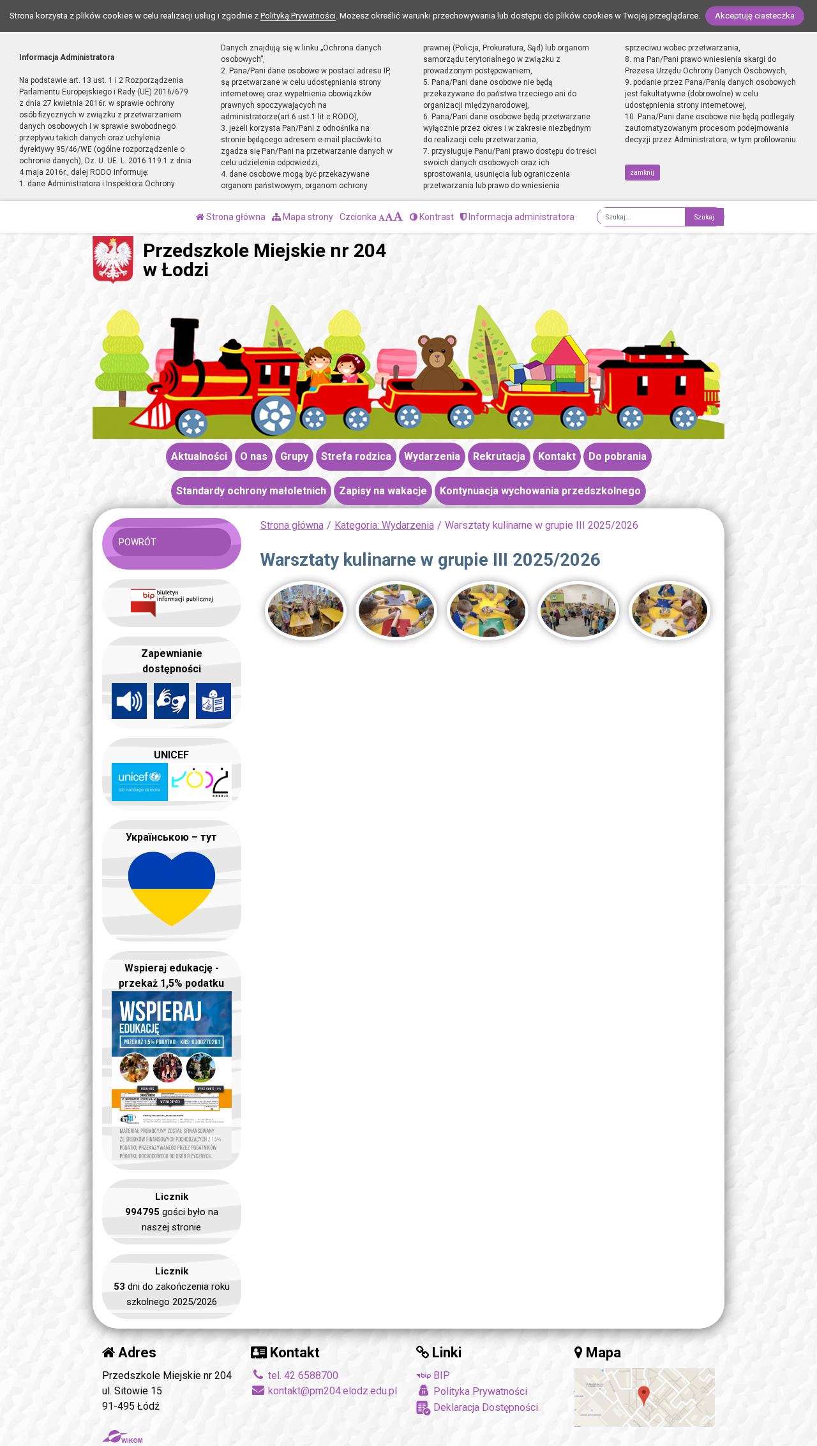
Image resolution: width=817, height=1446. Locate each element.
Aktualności (199, 456)
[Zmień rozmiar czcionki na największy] (398, 217)
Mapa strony (307, 217)
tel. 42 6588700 (302, 1375)
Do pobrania (617, 456)
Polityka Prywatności (479, 1391)
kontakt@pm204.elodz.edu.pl (331, 1391)
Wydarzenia (432, 456)
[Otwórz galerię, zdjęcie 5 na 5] (669, 610)
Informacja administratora (520, 217)
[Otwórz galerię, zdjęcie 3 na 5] (487, 610)
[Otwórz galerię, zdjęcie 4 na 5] (578, 610)
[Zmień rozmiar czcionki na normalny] (382, 217)
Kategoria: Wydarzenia (384, 525)
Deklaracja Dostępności (484, 1407)
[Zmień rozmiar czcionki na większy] (389, 217)
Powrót (137, 542)
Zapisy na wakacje (383, 491)
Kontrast (435, 217)
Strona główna (235, 217)
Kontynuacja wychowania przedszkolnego (540, 491)
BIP (440, 1375)
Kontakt (557, 456)
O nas (253, 456)
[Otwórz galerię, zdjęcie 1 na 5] (305, 610)
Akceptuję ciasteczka (755, 15)
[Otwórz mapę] (645, 1397)
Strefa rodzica (356, 456)
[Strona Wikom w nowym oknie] (122, 1436)
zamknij (642, 172)
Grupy (294, 456)
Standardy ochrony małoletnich (251, 491)
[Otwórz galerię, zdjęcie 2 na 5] (396, 610)
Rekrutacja (499, 456)
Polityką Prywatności (298, 15)
